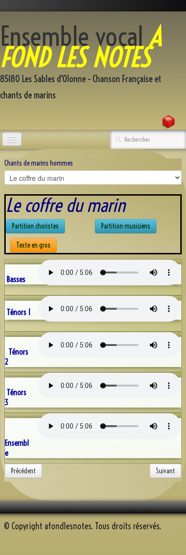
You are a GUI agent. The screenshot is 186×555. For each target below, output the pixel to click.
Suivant (165, 471)
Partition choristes (35, 226)
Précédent (23, 471)
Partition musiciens (125, 226)
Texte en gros (33, 245)
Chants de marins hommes (38, 163)
